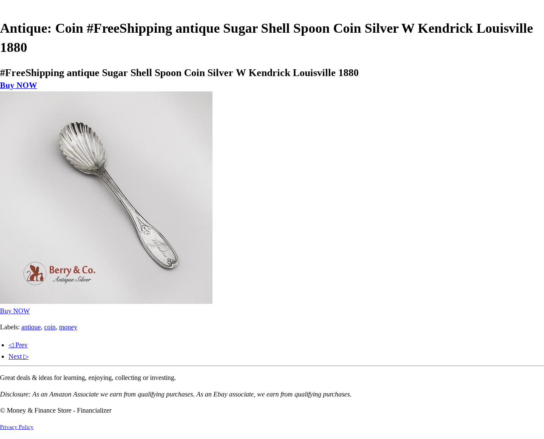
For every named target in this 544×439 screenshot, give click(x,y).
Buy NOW (18, 85)
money (68, 327)
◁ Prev (18, 344)
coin (50, 327)
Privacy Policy (17, 427)
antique (31, 327)
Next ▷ (18, 356)
